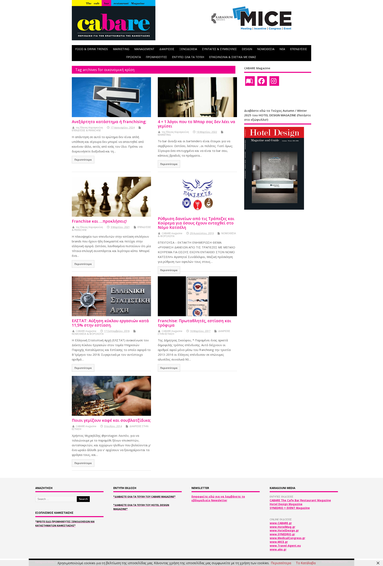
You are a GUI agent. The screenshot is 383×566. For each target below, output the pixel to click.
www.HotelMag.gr (282, 527)
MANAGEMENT (144, 49)
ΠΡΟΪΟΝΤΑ (133, 57)
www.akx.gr (278, 549)
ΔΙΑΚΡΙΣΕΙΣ (166, 49)
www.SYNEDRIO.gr (282, 534)
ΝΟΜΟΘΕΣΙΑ (265, 49)
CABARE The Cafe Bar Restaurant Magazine (300, 500)
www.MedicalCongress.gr (287, 538)
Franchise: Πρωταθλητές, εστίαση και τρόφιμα (194, 323)
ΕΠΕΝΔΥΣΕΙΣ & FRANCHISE (86, 130)
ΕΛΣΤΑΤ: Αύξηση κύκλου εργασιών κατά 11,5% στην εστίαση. (110, 323)
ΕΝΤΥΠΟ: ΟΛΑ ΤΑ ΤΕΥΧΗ (188, 57)
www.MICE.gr (279, 542)
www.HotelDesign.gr (284, 530)
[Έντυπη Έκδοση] (250, 81)
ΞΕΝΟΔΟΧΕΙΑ (188, 49)
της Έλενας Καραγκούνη (89, 127)
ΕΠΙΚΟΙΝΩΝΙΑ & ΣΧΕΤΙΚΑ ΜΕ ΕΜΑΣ (232, 57)
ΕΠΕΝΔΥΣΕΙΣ (298, 49)
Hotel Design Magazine (286, 504)
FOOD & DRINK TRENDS (91, 49)
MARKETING (121, 49)
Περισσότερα (83, 159)
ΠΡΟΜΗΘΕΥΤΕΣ (156, 57)
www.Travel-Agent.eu (285, 545)
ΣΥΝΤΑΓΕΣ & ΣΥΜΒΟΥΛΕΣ (219, 49)
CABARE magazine (172, 233)
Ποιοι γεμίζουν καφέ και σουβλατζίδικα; (111, 420)
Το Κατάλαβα (306, 563)
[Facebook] (262, 81)
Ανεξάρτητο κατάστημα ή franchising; (109, 121)
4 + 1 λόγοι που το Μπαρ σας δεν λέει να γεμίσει (196, 124)
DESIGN (247, 49)
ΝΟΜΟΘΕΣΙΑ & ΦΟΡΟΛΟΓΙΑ (88, 334)
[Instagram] (274, 81)
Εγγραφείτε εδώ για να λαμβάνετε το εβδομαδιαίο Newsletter (218, 498)
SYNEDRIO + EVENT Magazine (290, 508)
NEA (282, 49)
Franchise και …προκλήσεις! (99, 221)
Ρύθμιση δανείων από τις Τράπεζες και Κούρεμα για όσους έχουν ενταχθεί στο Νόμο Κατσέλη (196, 223)
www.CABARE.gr (281, 523)
